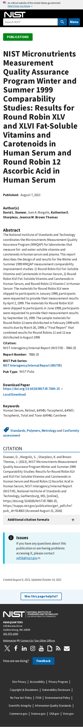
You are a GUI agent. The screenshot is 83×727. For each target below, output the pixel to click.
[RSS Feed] (58, 648)
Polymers (33, 430)
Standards (17, 430)
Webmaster (9, 640)
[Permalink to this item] (21, 208)
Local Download (14, 394)
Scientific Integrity (20, 705)
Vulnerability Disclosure (56, 690)
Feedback (43, 661)
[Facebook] (16, 648)
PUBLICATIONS (18, 37)
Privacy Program (58, 682)
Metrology (49, 430)
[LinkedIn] (24, 648)
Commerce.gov (18, 713)
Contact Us (27, 640)
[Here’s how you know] (41, 4)
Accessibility (37, 682)
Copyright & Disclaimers (24, 690)
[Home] (14, 14)
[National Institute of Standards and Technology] (30, 614)
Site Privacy (19, 682)
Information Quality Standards (53, 705)
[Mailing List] (67, 648)
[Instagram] (33, 648)
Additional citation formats (28, 519)
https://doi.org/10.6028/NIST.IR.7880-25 (31, 389)
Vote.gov (68, 713)
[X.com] (7, 648)
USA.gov (54, 713)
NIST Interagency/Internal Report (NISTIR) (32, 365)
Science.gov (38, 713)
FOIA (38, 698)
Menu (74, 22)
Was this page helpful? (41, 596)
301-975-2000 (10, 634)
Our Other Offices (45, 640)
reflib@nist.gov (26, 558)
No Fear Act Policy (21, 698)
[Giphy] (50, 648)
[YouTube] (41, 648)
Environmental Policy (57, 698)
